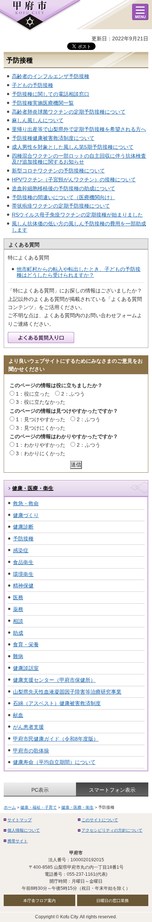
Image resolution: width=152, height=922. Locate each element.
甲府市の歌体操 (31, 751)
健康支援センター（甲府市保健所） (54, 680)
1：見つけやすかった (40, 419)
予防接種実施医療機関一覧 (43, 103)
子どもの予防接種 (32, 85)
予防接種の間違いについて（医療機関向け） (63, 197)
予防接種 (23, 539)
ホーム (10, 807)
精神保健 (23, 586)
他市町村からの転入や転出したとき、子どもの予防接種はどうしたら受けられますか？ (79, 272)
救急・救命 (26, 503)
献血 (18, 715)
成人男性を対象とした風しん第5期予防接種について (73, 147)
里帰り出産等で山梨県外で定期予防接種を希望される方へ (79, 129)
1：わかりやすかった (40, 445)
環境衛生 (23, 574)
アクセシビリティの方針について (112, 830)
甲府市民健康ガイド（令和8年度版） (56, 739)
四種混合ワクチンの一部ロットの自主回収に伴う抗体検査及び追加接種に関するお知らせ (79, 159)
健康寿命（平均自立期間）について (54, 762)
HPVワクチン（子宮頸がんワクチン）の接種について (74, 179)
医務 (18, 597)
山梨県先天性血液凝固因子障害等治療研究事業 (67, 692)
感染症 (20, 550)
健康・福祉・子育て (38, 807)
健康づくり (26, 515)
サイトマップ (19, 820)
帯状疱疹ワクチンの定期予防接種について (61, 206)
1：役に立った (33, 394)
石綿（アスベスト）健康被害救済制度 (57, 703)
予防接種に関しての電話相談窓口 (50, 94)
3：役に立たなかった (40, 402)
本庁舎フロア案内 (39, 900)
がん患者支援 (28, 727)
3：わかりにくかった (40, 453)
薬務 (18, 609)
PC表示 (40, 790)
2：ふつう (73, 394)
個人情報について (23, 830)
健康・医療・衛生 (32, 488)
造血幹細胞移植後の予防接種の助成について (63, 188)
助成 (18, 633)
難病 (18, 656)
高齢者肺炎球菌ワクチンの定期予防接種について (68, 112)
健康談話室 (26, 668)
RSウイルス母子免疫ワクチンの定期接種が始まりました (77, 215)
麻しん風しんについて (37, 120)
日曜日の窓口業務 (112, 900)
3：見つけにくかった (40, 428)
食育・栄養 (26, 644)
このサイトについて (100, 820)
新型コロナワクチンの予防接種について (58, 171)
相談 (18, 621)
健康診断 (23, 527)
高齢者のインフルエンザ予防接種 (50, 76)
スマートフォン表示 (112, 790)
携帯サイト (17, 841)
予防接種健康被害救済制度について (53, 138)
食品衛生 (23, 562)
